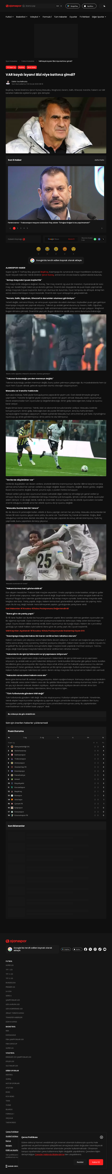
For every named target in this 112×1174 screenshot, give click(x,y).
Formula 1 (47, 16)
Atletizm (9, 1088)
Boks (8, 1092)
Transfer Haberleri (14, 1017)
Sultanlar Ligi (12, 1066)
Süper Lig (10, 965)
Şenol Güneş (32, 67)
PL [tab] (58, 738)
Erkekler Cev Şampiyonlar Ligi (18, 1057)
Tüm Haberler (60, 16)
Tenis (8, 1101)
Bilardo (9, 1109)
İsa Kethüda (22, 81)
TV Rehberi (84, 16)
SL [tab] (9, 738)
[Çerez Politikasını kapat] (101, 1137)
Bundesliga (11, 983)
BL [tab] (103, 738)
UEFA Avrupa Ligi (13, 1004)
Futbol (9, 16)
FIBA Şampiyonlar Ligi (15, 1039)
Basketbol (20, 16)
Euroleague (11, 1035)
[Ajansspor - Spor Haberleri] (13, 6)
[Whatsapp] (95, 239)
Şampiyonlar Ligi (13, 1000)
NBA (7, 1031)
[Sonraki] (102, 228)
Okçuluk (9, 1118)
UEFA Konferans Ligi (14, 1009)
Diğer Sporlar (98, 16)
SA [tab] (88, 738)
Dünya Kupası (11, 1022)
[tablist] (56, 738)
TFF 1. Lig (9, 969)
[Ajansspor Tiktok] (99, 949)
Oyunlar (73, 16)
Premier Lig (10, 987)
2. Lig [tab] (42, 738)
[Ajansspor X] (90, 949)
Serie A (8, 996)
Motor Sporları (13, 1083)
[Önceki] (10, 228)
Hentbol (9, 1075)
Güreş (8, 1079)
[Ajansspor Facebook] (85, 949)
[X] (103, 239)
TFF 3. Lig (9, 978)
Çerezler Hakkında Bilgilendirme (49, 1154)
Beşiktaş (21, 67)
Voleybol (34, 16)
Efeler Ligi (10, 1061)
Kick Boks (10, 1096)
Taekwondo (11, 1122)
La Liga (8, 991)
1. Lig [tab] (25, 738)
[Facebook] (99, 239)
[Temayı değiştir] (102, 6)
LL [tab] (73, 738)
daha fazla (99, 160)
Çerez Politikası (12, 1132)
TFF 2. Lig (9, 974)
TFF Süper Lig (11, 67)
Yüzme (8, 1105)
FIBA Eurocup (11, 1044)
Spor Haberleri (11, 61)
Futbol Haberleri (28, 61)
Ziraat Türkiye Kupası (15, 1013)
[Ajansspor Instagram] (95, 949)
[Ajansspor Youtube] (104, 949)
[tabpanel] (56, 779)
